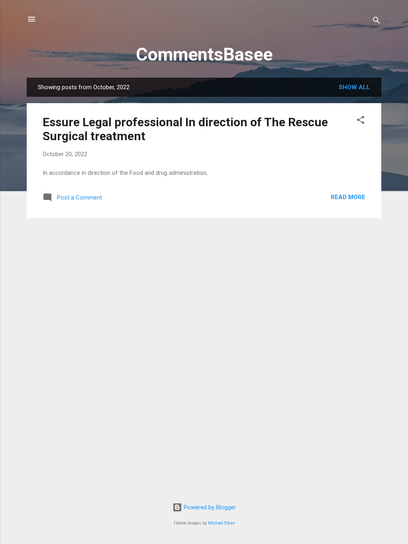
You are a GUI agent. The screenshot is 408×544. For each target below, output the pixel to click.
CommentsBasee (204, 54)
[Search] (376, 22)
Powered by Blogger (209, 507)
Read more (348, 197)
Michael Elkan (221, 523)
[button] (360, 121)
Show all (354, 87)
